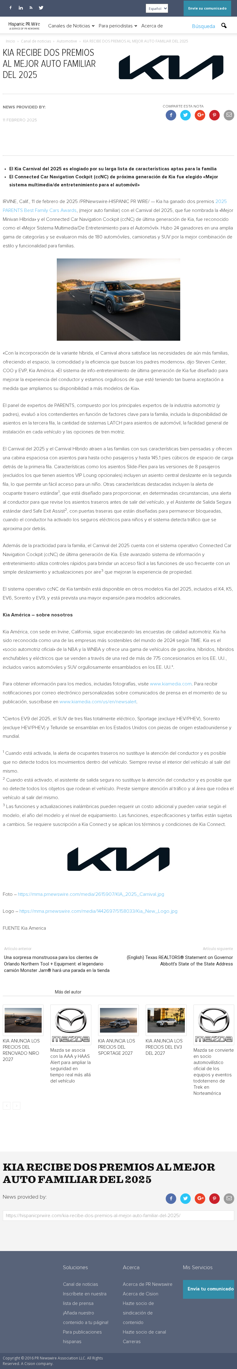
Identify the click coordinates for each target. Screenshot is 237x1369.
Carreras (132, 1341)
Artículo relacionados (27, 991)
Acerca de (152, 25)
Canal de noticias (80, 1284)
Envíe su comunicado (207, 8)
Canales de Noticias (69, 25)
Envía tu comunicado (211, 1289)
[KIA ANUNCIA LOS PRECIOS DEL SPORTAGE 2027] (118, 1020)
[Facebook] (10, 7)
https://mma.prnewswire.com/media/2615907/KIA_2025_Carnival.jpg (91, 894)
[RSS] (30, 7)
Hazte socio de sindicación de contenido (138, 1313)
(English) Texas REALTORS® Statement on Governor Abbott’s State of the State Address (180, 961)
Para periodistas (116, 25)
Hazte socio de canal (144, 1332)
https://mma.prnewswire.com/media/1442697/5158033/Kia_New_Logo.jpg (98, 911)
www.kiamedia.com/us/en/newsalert (98, 701)
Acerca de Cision (140, 1294)
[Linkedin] (20, 7)
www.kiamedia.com (171, 683)
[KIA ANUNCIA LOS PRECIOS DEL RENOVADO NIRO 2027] (23, 1020)
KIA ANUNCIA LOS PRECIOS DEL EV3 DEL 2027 (164, 1047)
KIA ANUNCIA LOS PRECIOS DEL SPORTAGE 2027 (116, 1047)
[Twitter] (41, 7)
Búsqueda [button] (204, 26)
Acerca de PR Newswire (148, 1284)
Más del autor (68, 991)
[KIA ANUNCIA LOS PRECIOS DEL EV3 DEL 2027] (166, 1020)
